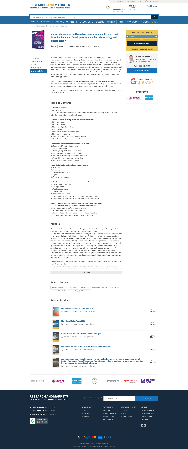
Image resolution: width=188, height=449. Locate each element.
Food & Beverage (121, 21)
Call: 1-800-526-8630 (142, 66)
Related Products (37, 71)
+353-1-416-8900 (133, 7)
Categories (107, 410)
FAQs (124, 413)
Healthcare (34, 22)
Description (35, 58)
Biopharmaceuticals (99, 287)
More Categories (146, 21)
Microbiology (73, 291)
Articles (145, 419)
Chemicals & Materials (59, 21)
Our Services (155, 21)
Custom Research (109, 416)
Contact (125, 410)
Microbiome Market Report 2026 (73, 321)
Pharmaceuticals (47, 22)
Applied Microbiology (59, 287)
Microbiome (85, 291)
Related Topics (36, 68)
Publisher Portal (148, 413)
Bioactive (73, 287)
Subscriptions (108, 419)
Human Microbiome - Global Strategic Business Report (81, 334)
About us (87, 410)
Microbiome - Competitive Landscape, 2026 (77, 308)
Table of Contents (37, 61)
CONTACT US (131, 1)
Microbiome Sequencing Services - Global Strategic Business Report (86, 346)
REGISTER (147, 398)
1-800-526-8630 (118, 10)
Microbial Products (59, 291)
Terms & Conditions (102, 443)
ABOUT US (120, 1)
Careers (86, 413)
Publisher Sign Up (148, 410)
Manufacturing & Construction (71, 21)
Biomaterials (84, 287)
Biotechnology (115, 287)
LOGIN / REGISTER (153, 1)
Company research (109, 413)
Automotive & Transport (100, 21)
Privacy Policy (90, 443)
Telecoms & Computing (111, 21)
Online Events (147, 416)
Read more (86, 273)
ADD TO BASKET (141, 43)
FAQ (140, 1)
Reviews (86, 416)
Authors (33, 64)
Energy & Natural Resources (86, 21)
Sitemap (82, 443)
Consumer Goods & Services (133, 21)
